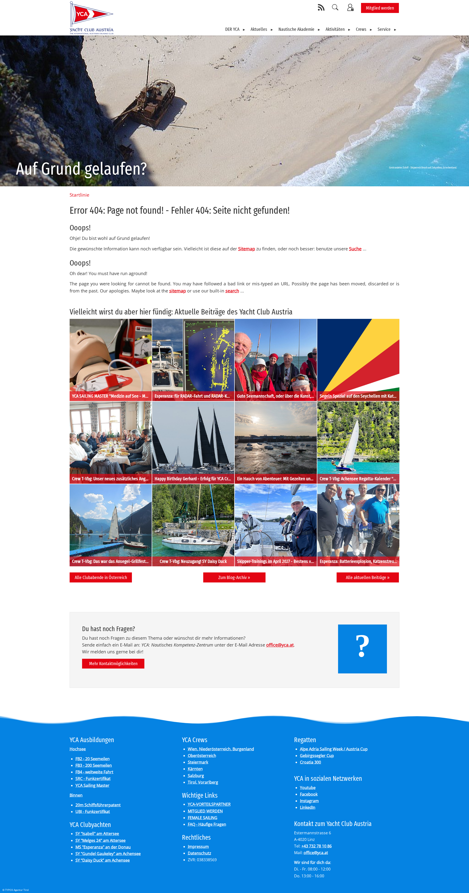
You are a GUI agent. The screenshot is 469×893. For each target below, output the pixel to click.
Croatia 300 (310, 762)
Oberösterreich (202, 755)
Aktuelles (259, 29)
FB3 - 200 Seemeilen (93, 765)
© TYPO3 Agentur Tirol (15, 890)
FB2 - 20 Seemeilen (92, 758)
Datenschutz (199, 853)
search (232, 291)
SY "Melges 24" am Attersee (100, 840)
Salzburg (196, 775)
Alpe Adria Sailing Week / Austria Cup (334, 749)
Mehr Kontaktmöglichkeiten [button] (113, 663)
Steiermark (198, 762)
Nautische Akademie (296, 29)
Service (384, 29)
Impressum (198, 846)
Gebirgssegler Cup (317, 755)
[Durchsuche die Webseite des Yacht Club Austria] (335, 7)
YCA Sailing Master (92, 785)
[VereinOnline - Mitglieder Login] (351, 7)
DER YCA (232, 29)
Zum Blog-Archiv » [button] (234, 577)
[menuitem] (235, 29)
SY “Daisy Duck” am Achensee (102, 860)
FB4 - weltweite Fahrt (94, 772)
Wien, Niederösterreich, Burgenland (221, 749)
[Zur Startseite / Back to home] (91, 32)
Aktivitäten (335, 29)
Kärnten (195, 768)
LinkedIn (307, 807)
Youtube (308, 787)
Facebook (309, 794)
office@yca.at (280, 645)
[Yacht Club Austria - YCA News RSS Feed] (322, 7)
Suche (355, 249)
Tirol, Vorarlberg (203, 782)
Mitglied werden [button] (380, 8)
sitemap (177, 291)
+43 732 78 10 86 (316, 846)
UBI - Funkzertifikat (92, 811)
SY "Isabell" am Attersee (97, 833)
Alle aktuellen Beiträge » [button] (368, 577)
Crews (361, 29)
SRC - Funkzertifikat (93, 778)
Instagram (309, 801)
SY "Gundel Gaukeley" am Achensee (108, 853)
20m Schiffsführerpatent (98, 805)
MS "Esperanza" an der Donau (103, 847)
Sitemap (246, 249)
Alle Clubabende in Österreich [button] (101, 577)
